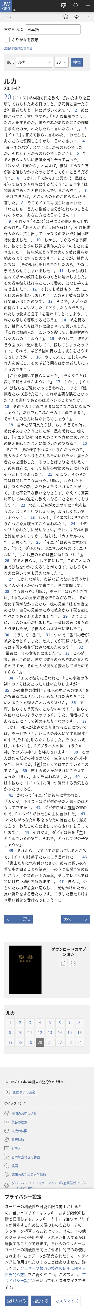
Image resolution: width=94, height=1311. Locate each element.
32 (81, 647)
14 (64, 320)
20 (7, 96)
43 (83, 813)
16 (38, 357)
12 (35, 289)
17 (58, 381)
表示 (10, 62)
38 (76, 752)
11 (62, 270)
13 (51, 301)
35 (7, 690)
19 (11, 425)
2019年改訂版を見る (18, 48)
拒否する (40, 1301)
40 (78, 776)
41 (11, 795)
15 (52, 338)
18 (7, 406)
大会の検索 (15, 1131)
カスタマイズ (66, 1301)
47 (62, 881)
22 (23, 505)
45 (11, 850)
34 (11, 678)
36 (74, 702)
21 (50, 474)
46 (85, 857)
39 (25, 770)
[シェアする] (76, 17)
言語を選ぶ (13, 29)
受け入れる (16, 1301)
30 (7, 635)
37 (84, 721)
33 (67, 653)
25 (38, 542)
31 (48, 635)
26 (7, 560)
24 (73, 523)
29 (65, 616)
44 (27, 832)
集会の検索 (15, 1122)
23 (33, 517)
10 (38, 240)
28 (7, 591)
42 (38, 807)
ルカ (9, 16)
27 (11, 579)
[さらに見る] (86, 17)
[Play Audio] (65, 17)
